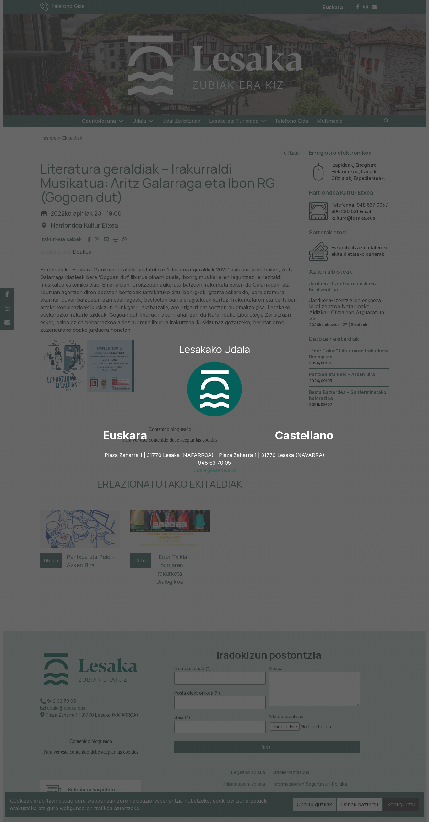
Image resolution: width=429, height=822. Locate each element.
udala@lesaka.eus (214, 470)
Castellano (304, 435)
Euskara (125, 435)
